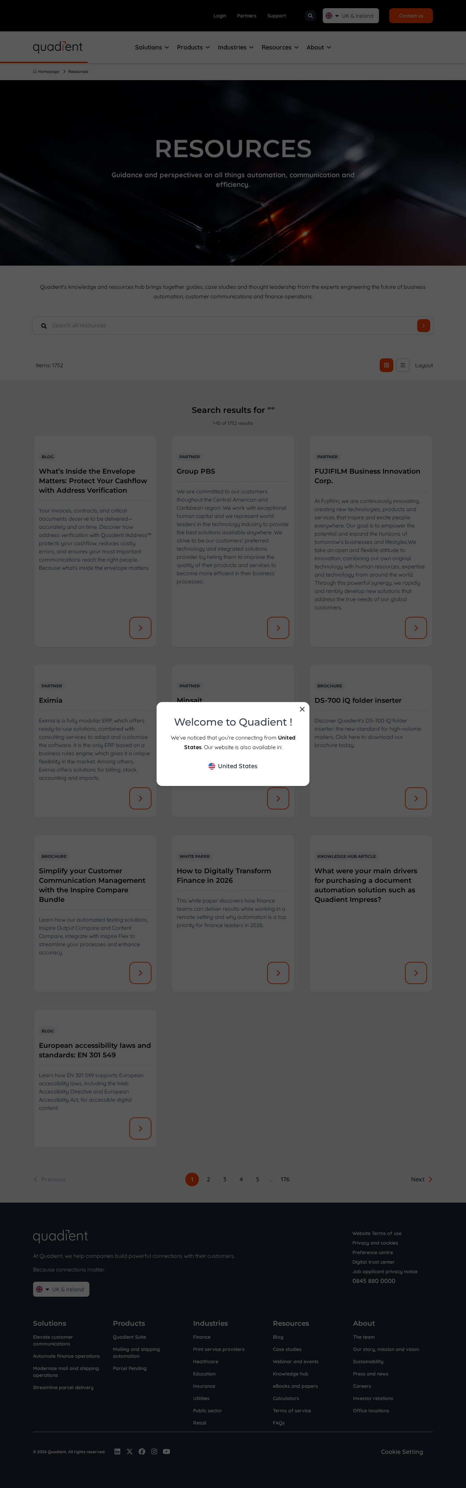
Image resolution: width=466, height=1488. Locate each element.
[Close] (302, 709)
